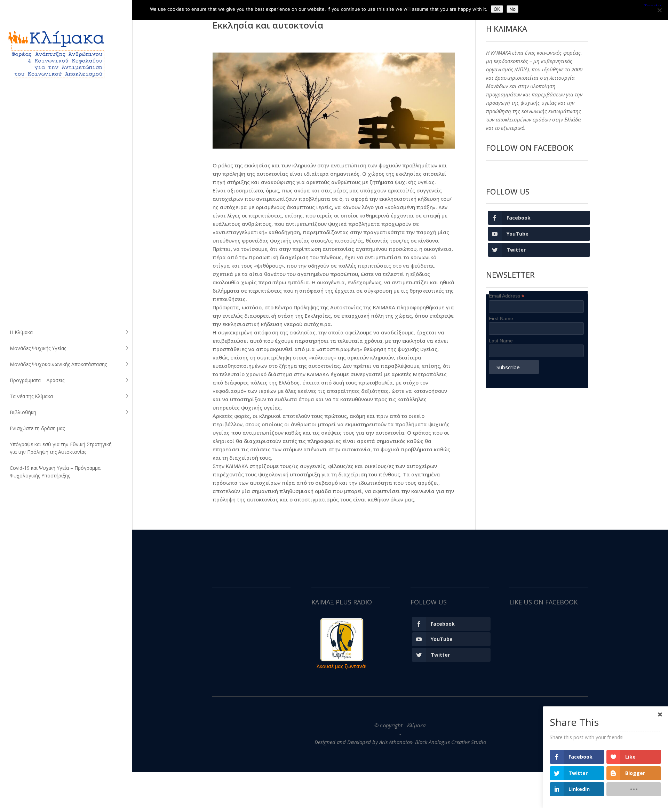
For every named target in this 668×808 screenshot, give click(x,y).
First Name (501, 318)
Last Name (501, 340)
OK (497, 9)
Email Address (506, 296)
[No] (659, 10)
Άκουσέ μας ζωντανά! (341, 666)
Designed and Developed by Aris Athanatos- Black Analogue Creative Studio (400, 741)
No (512, 9)
